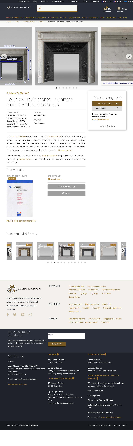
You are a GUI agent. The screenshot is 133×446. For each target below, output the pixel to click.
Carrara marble (54, 136)
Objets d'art (74, 17)
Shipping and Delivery (112, 319)
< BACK (9, 22)
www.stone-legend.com (111, 417)
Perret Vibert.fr (75, 311)
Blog (35, 1)
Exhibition (44, 1)
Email (50, 334)
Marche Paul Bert (97, 355)
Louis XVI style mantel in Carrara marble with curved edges (65, 22)
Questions (105, 322)
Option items (74, 297)
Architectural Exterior (93, 17)
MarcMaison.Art (92, 304)
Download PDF (66, 187)
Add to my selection (107, 109)
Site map (117, 425)
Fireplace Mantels (14, 17)
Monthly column (58, 1)
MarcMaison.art (23, 1)
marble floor (24, 159)
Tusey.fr (96, 308)
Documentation (73, 1)
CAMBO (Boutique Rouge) (61, 378)
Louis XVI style (18, 136)
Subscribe (57, 344)
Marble (41, 22)
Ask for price (108, 103)
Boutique (53, 355)
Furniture (111, 17)
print (66, 193)
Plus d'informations (100, 119)
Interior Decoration (57, 17)
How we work (94, 319)
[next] (129, 56)
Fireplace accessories (35, 17)
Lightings (122, 17)
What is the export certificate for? (21, 221)
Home (17, 22)
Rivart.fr (86, 308)
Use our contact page (17, 384)
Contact (95, 1)
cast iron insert (49, 155)
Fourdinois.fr (74, 308)
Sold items (106, 293)
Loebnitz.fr (106, 304)
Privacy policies (94, 425)
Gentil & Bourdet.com (112, 308)
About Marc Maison (77, 319)
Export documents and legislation (83, 322)
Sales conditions (107, 425)
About (85, 1)
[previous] (4, 56)
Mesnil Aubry (54, 179)
